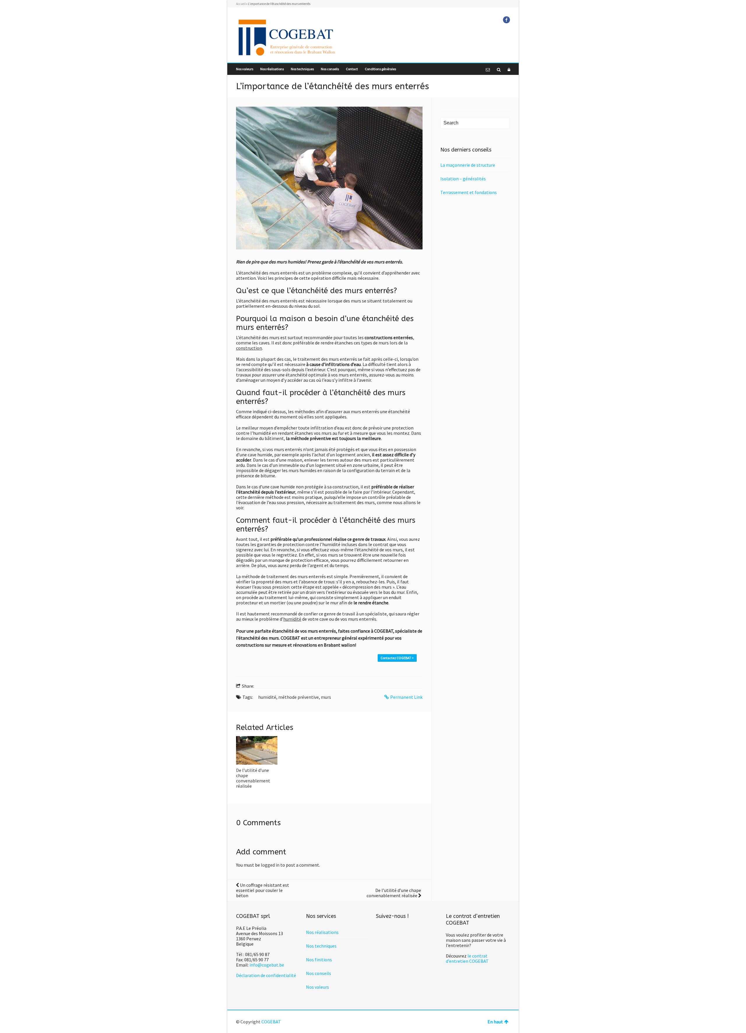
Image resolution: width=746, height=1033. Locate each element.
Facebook (506, 19)
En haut (495, 1022)
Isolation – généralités (463, 179)
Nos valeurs (244, 69)
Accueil (241, 4)
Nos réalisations (272, 69)
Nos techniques (302, 69)
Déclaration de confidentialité (266, 975)
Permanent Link (406, 697)
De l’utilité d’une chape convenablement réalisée (253, 778)
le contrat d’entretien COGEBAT (467, 958)
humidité (292, 619)
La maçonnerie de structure (467, 165)
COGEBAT (271, 1022)
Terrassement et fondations (468, 192)
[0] (256, 750)
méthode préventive (298, 697)
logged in (270, 865)
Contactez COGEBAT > (397, 658)
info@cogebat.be (266, 965)
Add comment (261, 851)
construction (249, 348)
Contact (352, 69)
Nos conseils (330, 69)
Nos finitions (319, 959)
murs (326, 697)
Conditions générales (380, 69)
